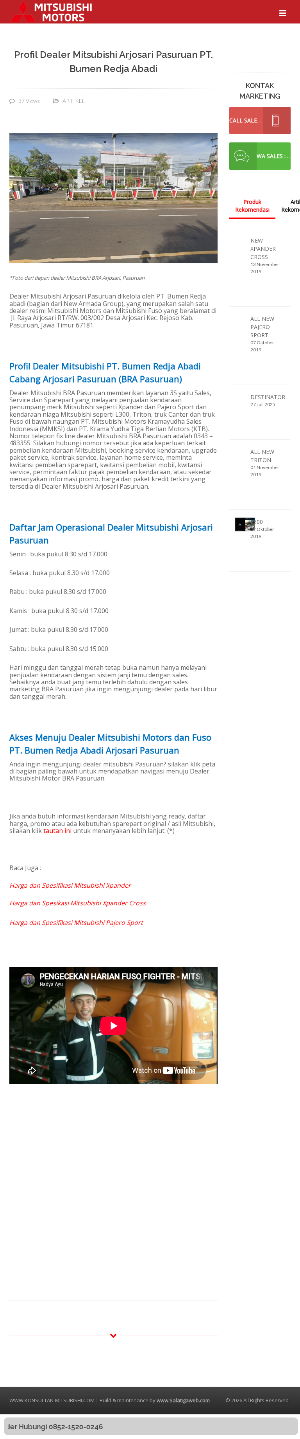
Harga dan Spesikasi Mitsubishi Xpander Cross (77, 903)
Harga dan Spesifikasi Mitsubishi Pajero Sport (76, 922)
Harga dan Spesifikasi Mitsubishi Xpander (70, 885)
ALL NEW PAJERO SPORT (262, 327)
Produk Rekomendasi (252, 205)
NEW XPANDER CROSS (263, 249)
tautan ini (57, 830)
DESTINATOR (267, 397)
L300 (256, 521)
